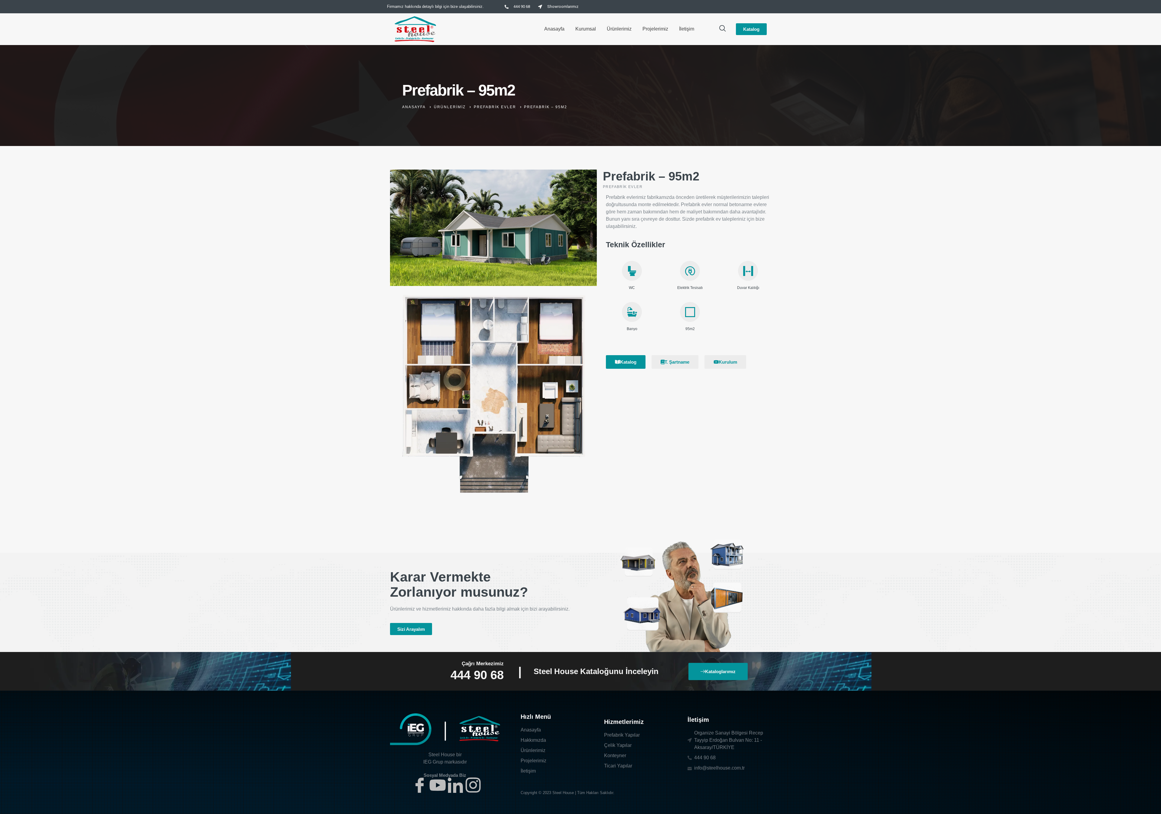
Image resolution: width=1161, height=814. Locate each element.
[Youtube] (437, 785)
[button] (411, 629)
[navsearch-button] (722, 29)
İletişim (686, 28)
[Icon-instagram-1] (473, 785)
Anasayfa (554, 28)
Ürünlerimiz (619, 28)
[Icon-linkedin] (455, 785)
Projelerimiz (655, 28)
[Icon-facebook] (419, 785)
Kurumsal (585, 28)
